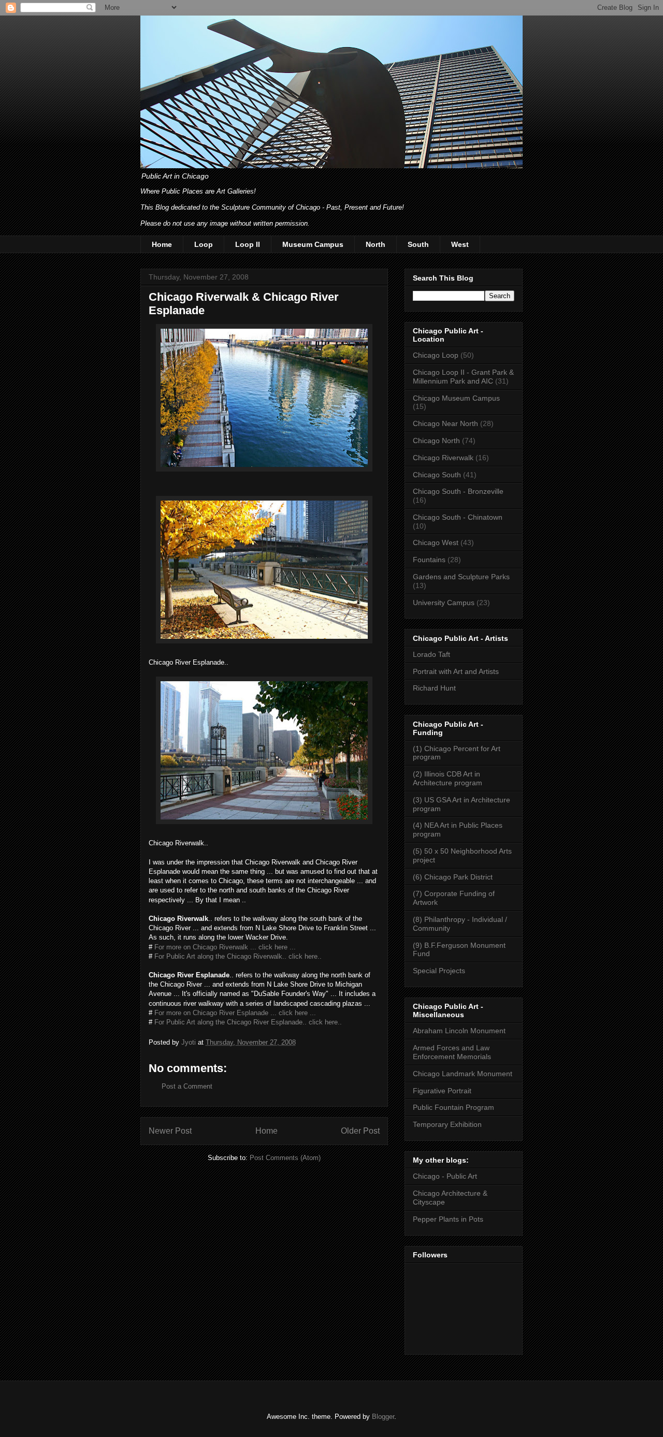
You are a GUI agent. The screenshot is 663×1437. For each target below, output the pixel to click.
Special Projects (439, 970)
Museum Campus (312, 244)
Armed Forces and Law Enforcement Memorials (452, 1052)
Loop (203, 244)
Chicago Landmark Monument (462, 1073)
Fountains (429, 559)
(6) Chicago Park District (453, 877)
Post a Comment (187, 1086)
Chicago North (436, 440)
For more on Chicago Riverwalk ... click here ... (224, 947)
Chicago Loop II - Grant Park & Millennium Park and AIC (463, 376)
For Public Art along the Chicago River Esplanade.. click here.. (248, 1022)
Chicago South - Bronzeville (458, 491)
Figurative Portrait (442, 1091)
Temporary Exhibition (447, 1124)
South (418, 244)
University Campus (443, 602)
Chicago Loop (435, 355)
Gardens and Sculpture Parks (461, 577)
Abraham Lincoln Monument (459, 1031)
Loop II (247, 244)
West (460, 244)
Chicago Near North (445, 423)
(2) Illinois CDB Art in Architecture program (447, 778)
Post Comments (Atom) (285, 1158)
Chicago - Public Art (445, 1176)
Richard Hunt (434, 688)
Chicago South (437, 475)
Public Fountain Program (453, 1107)
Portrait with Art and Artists (456, 671)
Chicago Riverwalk (443, 457)
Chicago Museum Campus (456, 398)
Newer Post (170, 1130)
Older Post (360, 1130)
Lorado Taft (431, 654)
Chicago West (435, 542)
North (375, 244)
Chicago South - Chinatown (457, 517)
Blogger (383, 1416)
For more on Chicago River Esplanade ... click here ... (235, 1013)
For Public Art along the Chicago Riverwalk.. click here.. (238, 956)
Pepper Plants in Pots (448, 1219)
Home (162, 244)
